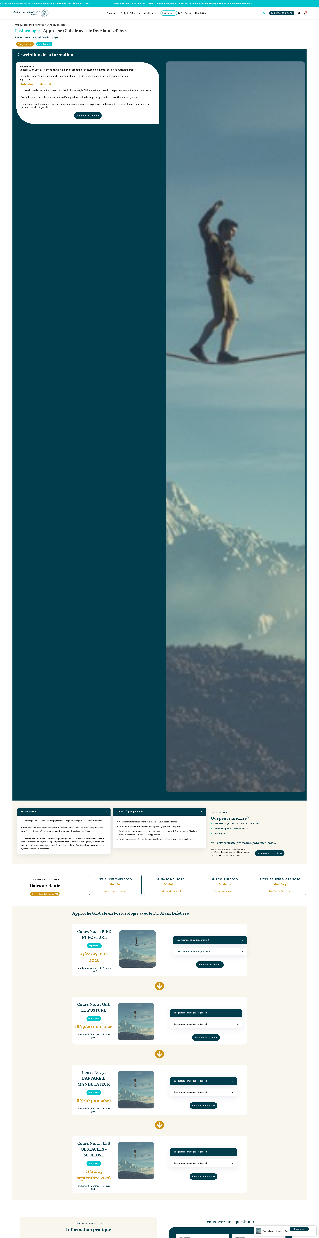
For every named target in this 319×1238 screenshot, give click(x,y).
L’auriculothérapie (147, 13)
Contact (189, 13)
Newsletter (200, 13)
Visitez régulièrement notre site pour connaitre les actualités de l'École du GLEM (161, 3)
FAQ (180, 13)
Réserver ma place (299, 1229)
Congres (111, 13)
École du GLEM (128, 13)
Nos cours (167, 13)
